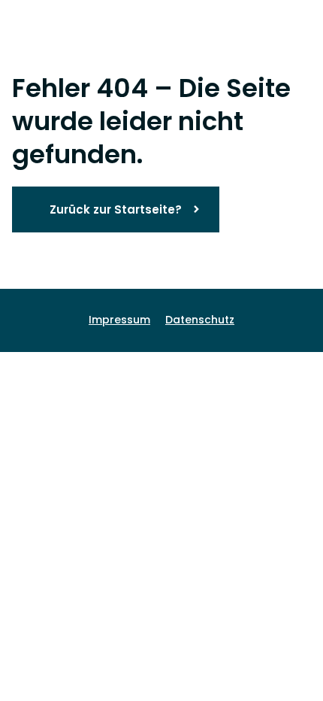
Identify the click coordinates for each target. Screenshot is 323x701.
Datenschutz (199, 319)
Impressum (119, 319)
